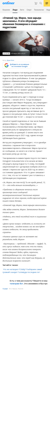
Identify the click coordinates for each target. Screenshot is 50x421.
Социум (5, 289)
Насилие (20, 289)
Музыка (14, 289)
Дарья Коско (10, 60)
